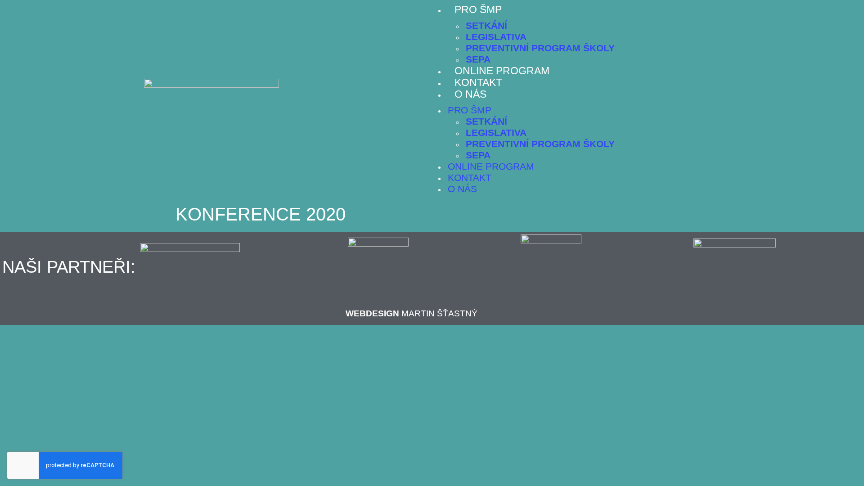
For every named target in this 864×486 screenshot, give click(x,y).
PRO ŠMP (478, 9)
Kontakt (478, 82)
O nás (470, 94)
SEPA (478, 59)
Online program (501, 70)
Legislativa (496, 37)
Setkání (486, 25)
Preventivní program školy (540, 48)
